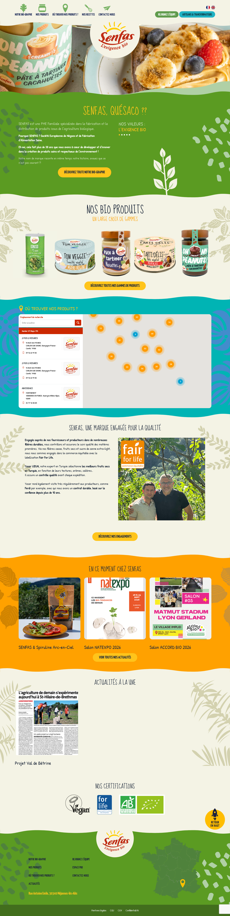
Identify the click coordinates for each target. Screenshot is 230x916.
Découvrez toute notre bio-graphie (84, 172)
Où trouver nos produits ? (41, 875)
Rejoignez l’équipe (166, 14)
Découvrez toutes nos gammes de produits (115, 286)
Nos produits (35, 867)
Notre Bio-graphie (37, 859)
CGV (120, 910)
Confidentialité (132, 910)
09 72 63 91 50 (31, 352)
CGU (112, 910)
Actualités (34, 883)
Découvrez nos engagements (115, 536)
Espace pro (77, 867)
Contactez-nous (80, 875)
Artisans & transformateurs (197, 14)
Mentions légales (98, 910)
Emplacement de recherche (31, 317)
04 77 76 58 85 (31, 402)
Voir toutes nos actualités (115, 657)
